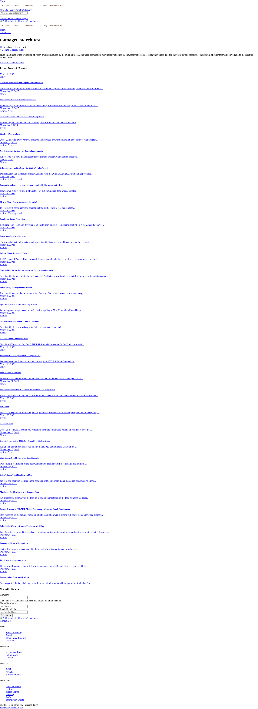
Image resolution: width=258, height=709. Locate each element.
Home (3, 47)
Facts (17, 5)
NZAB (9, 672)
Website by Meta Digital (11, 707)
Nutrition (10, 640)
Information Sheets (15, 700)
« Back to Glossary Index (12, 49)
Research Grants (14, 674)
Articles (19, 10)
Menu (3, 29)
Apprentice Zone (14, 652)
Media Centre (6, 18)
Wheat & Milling (14, 632)
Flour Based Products (16, 638)
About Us (5, 5)
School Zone (12, 655)
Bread (9, 635)
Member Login (20, 18)
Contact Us (5, 32)
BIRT (8, 669)
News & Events (7, 10)
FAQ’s (9, 697)
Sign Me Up (6, 615)
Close (2, 1)
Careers (9, 657)
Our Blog (43, 5)
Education (29, 5)
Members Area (56, 5)
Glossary (27, 10)
